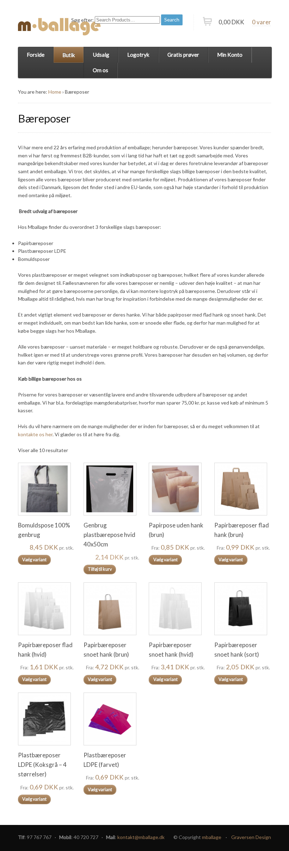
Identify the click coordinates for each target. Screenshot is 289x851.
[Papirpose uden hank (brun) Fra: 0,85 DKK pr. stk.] (176, 489)
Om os (100, 70)
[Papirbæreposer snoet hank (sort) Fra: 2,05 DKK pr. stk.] (242, 608)
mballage (211, 837)
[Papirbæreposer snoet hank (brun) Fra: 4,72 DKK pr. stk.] (111, 608)
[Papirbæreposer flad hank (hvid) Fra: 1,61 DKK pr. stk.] (46, 608)
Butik (68, 55)
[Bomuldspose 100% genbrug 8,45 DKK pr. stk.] (46, 489)
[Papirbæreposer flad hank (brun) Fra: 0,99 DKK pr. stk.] (242, 489)
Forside (35, 54)
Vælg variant (34, 559)
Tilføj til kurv (100, 569)
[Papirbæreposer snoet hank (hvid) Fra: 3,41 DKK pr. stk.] (176, 608)
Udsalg (101, 54)
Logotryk (138, 54)
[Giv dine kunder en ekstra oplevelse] (59, 26)
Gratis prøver (183, 54)
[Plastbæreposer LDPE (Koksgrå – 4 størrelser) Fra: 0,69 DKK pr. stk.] (46, 719)
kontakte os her (35, 434)
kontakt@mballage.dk (141, 837)
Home (54, 92)
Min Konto (229, 54)
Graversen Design (251, 837)
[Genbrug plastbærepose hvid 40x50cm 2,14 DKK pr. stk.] (111, 489)
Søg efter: (82, 20)
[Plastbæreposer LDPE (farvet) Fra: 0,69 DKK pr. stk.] (111, 719)
